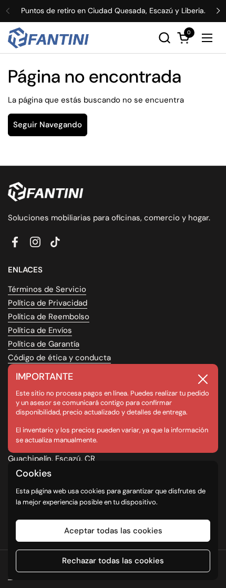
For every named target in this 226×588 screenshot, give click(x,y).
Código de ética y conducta (59, 357)
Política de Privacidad (47, 303)
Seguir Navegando (47, 124)
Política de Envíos (40, 330)
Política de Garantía (43, 344)
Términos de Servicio (47, 289)
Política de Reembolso (48, 316)
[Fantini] (50, 37)
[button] (164, 37)
